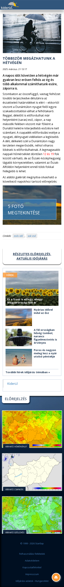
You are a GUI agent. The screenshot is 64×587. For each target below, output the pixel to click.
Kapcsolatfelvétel (32, 567)
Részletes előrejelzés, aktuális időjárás (32, 256)
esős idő (18, 236)
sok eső (32, 236)
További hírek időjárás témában (27, 372)
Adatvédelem (32, 560)
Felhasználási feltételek (32, 553)
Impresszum (32, 574)
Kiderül (10, 5)
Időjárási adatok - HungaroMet (32, 581)
